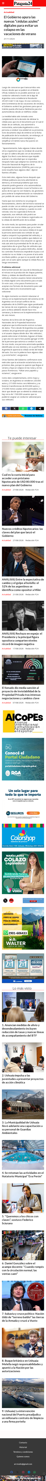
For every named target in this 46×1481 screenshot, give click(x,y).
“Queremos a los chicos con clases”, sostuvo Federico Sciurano (20, 1220)
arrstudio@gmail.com (23, 1464)
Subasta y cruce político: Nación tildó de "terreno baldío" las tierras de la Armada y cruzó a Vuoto (23, 1317)
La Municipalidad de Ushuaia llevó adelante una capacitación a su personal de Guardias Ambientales (22, 1128)
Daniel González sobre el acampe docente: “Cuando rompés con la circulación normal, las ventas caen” (23, 1268)
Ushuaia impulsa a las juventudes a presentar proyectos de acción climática (23, 1079)
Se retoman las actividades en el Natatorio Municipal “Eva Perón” (23, 1174)
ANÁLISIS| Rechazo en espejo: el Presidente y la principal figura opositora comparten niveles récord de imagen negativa (22, 639)
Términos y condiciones (23, 1452)
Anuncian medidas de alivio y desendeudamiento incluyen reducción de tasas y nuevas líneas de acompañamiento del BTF (23, 1030)
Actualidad (9, 12)
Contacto (23, 1442)
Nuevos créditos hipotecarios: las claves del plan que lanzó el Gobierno (22, 532)
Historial (23, 1447)
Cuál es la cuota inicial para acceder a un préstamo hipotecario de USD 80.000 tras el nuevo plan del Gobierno (22, 480)
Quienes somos (23, 1456)
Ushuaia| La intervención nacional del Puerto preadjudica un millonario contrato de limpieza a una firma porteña (22, 1416)
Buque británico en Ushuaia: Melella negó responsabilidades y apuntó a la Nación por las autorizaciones (22, 1366)
